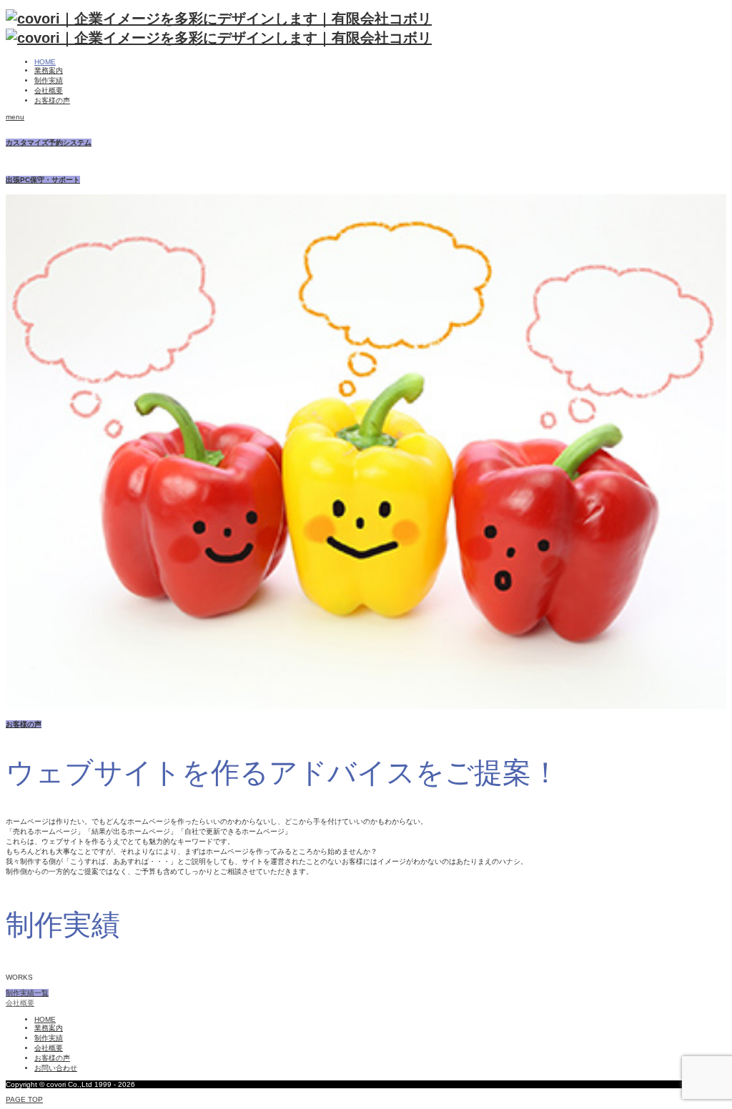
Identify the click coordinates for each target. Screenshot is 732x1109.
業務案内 (48, 70)
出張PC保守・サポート (43, 180)
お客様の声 (52, 100)
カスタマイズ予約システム (49, 142)
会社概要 (48, 90)
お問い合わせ (55, 1068)
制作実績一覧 (27, 993)
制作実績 (48, 80)
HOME (45, 62)
